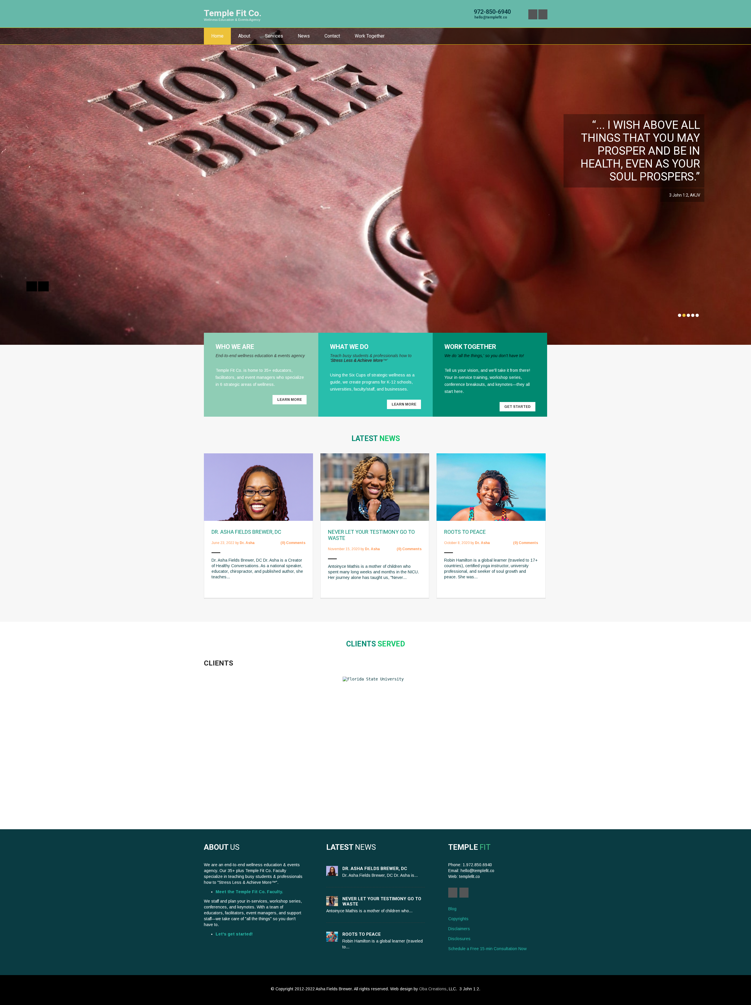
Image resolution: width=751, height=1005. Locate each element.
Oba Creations (432, 989)
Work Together (370, 36)
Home (217, 36)
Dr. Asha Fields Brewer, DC (246, 532)
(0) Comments (292, 543)
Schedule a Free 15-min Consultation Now (487, 948)
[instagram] (542, 14)
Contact (332, 36)
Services (274, 36)
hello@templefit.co (490, 17)
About (244, 36)
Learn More (289, 400)
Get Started (517, 407)
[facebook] (532, 14)
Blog (452, 908)
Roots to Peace (465, 532)
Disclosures (459, 938)
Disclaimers (459, 928)
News (304, 36)
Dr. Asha (247, 543)
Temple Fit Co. (232, 13)
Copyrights (458, 918)
